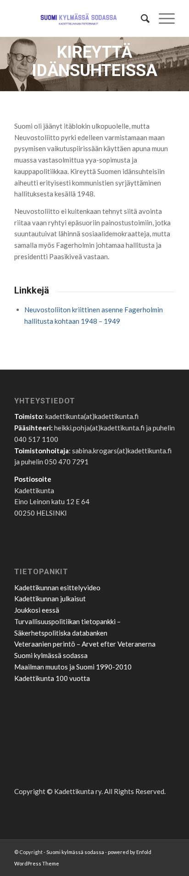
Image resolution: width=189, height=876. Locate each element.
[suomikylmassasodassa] (78, 18)
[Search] (141, 18)
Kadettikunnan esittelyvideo (57, 587)
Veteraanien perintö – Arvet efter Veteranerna (85, 644)
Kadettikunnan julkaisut (50, 598)
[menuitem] (141, 18)
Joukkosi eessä (36, 610)
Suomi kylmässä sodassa (51, 655)
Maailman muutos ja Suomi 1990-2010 (73, 667)
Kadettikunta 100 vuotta (52, 678)
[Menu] (162, 18)
